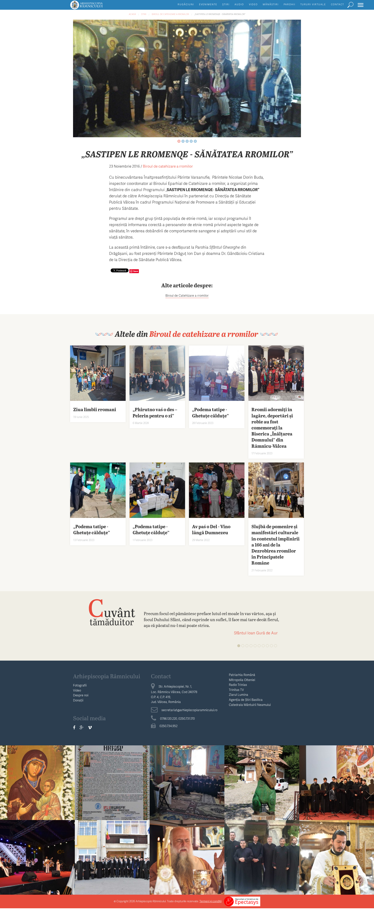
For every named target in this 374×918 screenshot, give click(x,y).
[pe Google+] (82, 727)
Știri (225, 4)
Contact (337, 4)
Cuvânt (111, 612)
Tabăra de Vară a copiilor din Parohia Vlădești (262, 780)
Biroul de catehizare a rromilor (170, 14)
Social (112, 844)
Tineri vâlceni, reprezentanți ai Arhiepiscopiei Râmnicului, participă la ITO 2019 (37, 858)
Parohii (289, 4)
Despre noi (80, 695)
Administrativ (187, 770)
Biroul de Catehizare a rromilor (187, 295)
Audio (239, 4)
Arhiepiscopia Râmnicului (106, 676)
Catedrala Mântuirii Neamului (250, 704)
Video (253, 4)
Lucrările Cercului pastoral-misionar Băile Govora (261, 855)
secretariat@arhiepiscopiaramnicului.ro (189, 710)
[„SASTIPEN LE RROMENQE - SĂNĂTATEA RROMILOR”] (187, 78)
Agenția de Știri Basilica (246, 699)
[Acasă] (95, 6)
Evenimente (208, 4)
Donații (78, 700)
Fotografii (80, 685)
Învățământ (262, 770)
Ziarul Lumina (238, 694)
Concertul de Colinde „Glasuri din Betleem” (336, 780)
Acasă (132, 14)
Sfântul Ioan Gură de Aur (256, 633)
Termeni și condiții (210, 901)
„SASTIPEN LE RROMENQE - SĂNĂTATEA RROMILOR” (219, 14)
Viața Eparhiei (37, 770)
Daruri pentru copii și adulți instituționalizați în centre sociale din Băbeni (112, 858)
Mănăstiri (271, 4)
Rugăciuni (186, 4)
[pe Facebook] (74, 727)
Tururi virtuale (313, 4)
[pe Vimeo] (90, 727)
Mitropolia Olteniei (242, 680)
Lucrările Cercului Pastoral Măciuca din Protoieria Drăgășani (187, 783)
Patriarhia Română (242, 674)
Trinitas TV (236, 689)
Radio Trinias (238, 684)
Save (135, 271)
